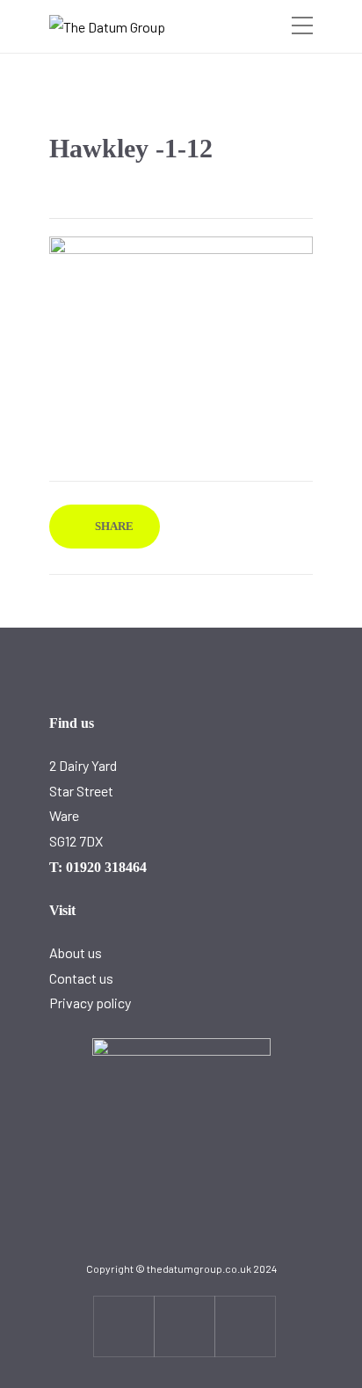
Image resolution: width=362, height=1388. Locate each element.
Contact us (81, 978)
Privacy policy (90, 1002)
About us (75, 952)
